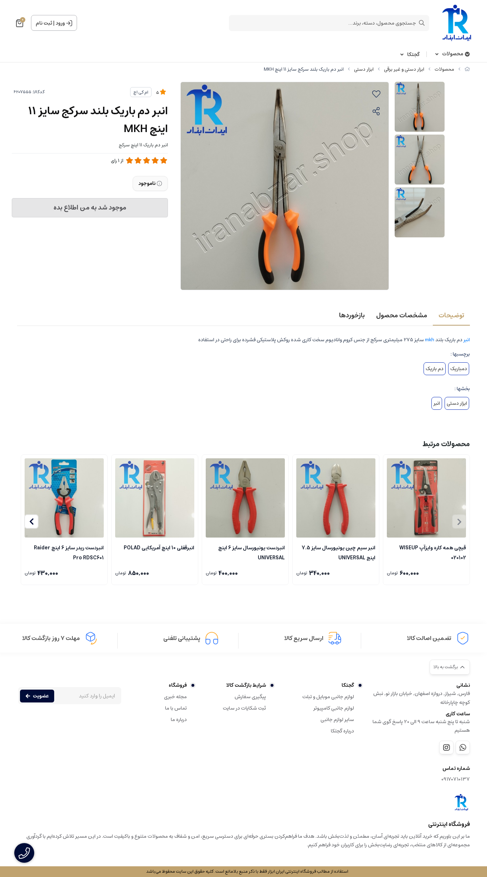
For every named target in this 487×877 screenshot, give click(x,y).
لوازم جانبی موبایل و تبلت (328, 696)
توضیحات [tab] (451, 315)
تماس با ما (176, 708)
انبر (466, 340)
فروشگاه (178, 685)
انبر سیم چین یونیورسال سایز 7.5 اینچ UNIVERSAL (338, 552)
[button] (31, 521)
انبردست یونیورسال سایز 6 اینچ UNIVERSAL (251, 552)
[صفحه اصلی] (467, 69)
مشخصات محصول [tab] (401, 315)
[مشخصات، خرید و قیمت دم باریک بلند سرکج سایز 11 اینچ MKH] (461, 802)
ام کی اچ (140, 92)
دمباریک (458, 368)
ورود (60, 23)
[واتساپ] (463, 747)
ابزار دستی (364, 69)
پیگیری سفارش (250, 696)
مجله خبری (175, 696)
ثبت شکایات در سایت (244, 708)
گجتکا (413, 55)
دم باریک (435, 368)
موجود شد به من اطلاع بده (89, 207)
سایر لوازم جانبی (337, 719)
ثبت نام (44, 23)
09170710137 (455, 779)
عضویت (41, 696)
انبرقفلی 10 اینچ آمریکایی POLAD (159, 548)
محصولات (452, 54)
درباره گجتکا (342, 731)
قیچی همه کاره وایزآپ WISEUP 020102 (432, 552)
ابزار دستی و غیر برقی (404, 69)
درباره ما (179, 719)
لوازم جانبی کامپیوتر (333, 708)
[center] (421, 23)
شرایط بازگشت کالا (246, 685)
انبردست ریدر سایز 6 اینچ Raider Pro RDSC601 (69, 552)
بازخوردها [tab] (352, 315)
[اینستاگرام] (446, 747)
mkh (429, 340)
